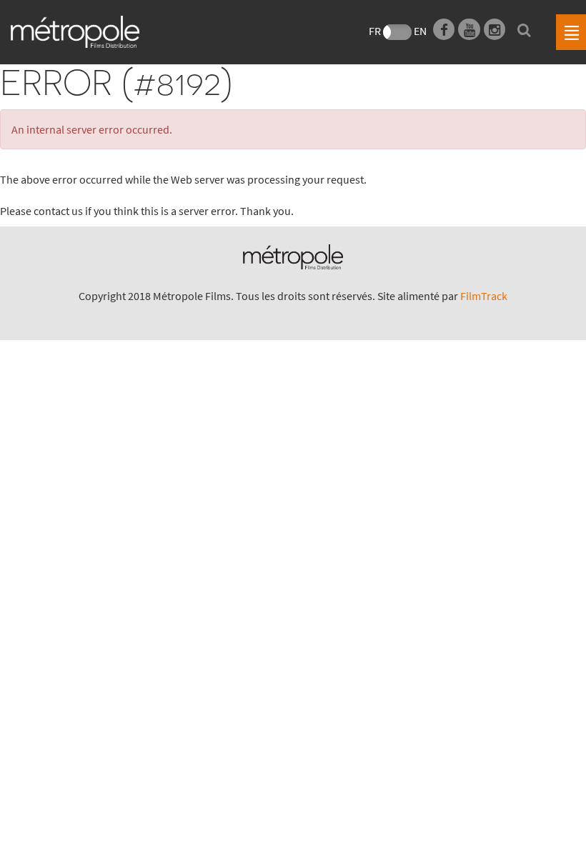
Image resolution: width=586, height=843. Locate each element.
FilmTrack (483, 296)
